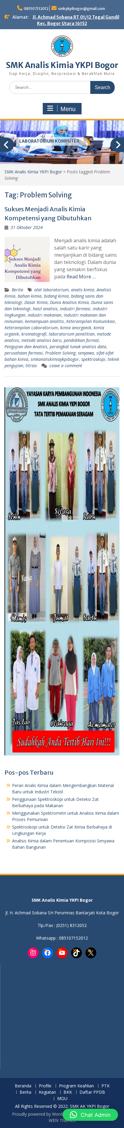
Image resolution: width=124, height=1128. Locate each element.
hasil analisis (45, 308)
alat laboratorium (51, 290)
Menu (68, 109)
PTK (105, 1086)
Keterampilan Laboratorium (31, 327)
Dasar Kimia (36, 302)
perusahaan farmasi (24, 353)
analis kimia (82, 290)
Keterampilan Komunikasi (90, 321)
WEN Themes (62, 1120)
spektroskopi (93, 359)
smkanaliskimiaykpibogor (55, 359)
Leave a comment (65, 365)
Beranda (23, 1086)
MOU (62, 1099)
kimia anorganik (75, 327)
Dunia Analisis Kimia (69, 302)
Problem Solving (60, 353)
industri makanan (44, 315)
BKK (68, 1092)
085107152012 (36, 8)
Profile (45, 1086)
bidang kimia (56, 296)
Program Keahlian (76, 1086)
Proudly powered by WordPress (42, 1114)
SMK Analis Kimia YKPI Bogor (62, 65)
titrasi (31, 365)
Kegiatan (47, 1092)
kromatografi (33, 334)
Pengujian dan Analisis (26, 346)
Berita (17, 290)
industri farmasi (75, 308)
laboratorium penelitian (72, 334)
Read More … (81, 276)
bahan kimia (30, 296)
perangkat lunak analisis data (78, 346)
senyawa (86, 353)
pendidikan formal (81, 340)
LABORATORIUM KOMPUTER (49, 141)
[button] (90, 1115)
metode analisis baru (41, 340)
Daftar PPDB (92, 1092)
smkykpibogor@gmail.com (81, 8)
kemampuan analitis (44, 321)
